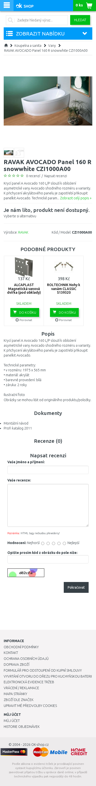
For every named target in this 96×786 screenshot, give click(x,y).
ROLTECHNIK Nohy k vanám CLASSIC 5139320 (63, 288)
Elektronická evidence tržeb (29, 682)
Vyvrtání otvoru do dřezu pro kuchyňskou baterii (48, 676)
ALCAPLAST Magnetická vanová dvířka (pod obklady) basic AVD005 (24, 290)
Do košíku (27, 312)
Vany (52, 46)
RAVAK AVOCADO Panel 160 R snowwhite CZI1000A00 (46, 50)
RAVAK (23, 232)
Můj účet (12, 721)
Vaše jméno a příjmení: (26, 462)
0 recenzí (33, 176)
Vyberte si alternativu (47, 212)
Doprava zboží (16, 664)
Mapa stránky (15, 694)
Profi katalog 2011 (18, 428)
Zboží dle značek (18, 700)
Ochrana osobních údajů (26, 659)
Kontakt (11, 653)
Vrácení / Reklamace (21, 688)
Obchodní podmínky (21, 647)
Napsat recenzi (55, 176)
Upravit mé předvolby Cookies (30, 706)
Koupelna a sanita (28, 46)
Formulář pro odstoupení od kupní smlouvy (43, 670)
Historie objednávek (22, 727)
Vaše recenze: (19, 480)
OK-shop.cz (40, 745)
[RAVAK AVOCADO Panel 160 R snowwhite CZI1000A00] (48, 101)
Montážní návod (16, 423)
